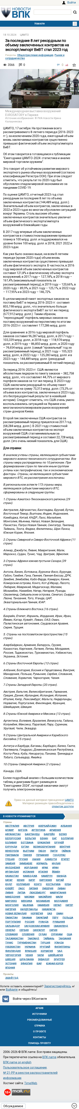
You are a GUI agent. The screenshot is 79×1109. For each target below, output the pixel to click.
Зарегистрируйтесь (57, 986)
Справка (39, 1025)
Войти (71, 2)
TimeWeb (30, 1083)
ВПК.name (49, 1057)
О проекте (39, 1031)
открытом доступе (63, 806)
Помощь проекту (39, 1043)
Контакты (39, 1037)
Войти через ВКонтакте (30, 999)
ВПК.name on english (17, 1062)
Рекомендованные (39, 1020)
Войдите (12, 989)
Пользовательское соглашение (25, 1067)
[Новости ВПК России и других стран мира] (16, 16)
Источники (39, 1014)
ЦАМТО (24, 34)
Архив (39, 1008)
